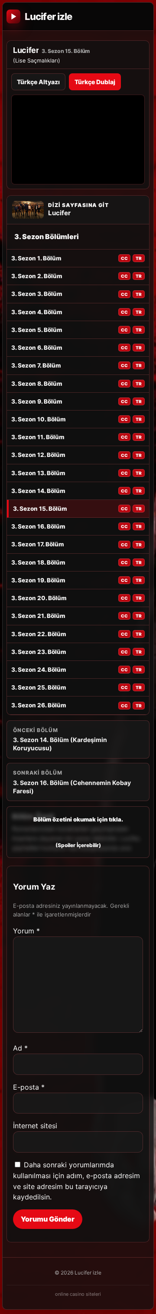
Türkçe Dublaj (95, 81)
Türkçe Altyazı (38, 81)
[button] (78, 832)
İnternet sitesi (35, 1125)
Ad (20, 1048)
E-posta (29, 1087)
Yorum (26, 930)
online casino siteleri (78, 1294)
